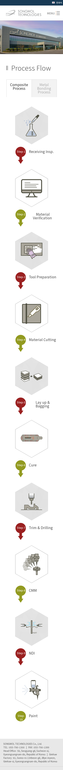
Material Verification (34, 216)
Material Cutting (36, 340)
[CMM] (32, 574)
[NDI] (32, 637)
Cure (27, 465)
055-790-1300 (17, 747)
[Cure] (32, 440)
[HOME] (23, 13)
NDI (26, 653)
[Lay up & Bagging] (32, 386)
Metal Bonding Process (44, 88)
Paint (28, 717)
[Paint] (32, 699)
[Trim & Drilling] (32, 511)
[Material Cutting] (32, 323)
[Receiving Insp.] (32, 135)
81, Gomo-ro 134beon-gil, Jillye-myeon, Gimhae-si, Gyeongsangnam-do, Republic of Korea (30, 759)
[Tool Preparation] (32, 261)
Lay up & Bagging (33, 404)
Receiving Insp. (35, 152)
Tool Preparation (36, 277)
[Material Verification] (32, 198)
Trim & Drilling (35, 528)
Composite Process (19, 86)
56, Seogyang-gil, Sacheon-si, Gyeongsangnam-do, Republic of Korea (26, 752)
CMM (27, 590)
